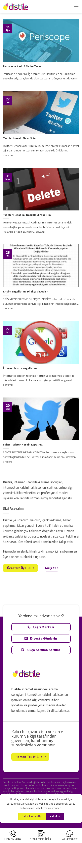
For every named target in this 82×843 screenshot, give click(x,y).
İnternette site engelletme (20, 368)
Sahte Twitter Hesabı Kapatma (23, 445)
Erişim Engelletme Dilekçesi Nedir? (25, 291)
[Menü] (76, 6)
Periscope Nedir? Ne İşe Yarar (22, 66)
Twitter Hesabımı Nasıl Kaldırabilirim (27, 215)
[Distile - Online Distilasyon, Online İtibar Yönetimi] (23, 6)
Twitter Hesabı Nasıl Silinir (20, 138)
